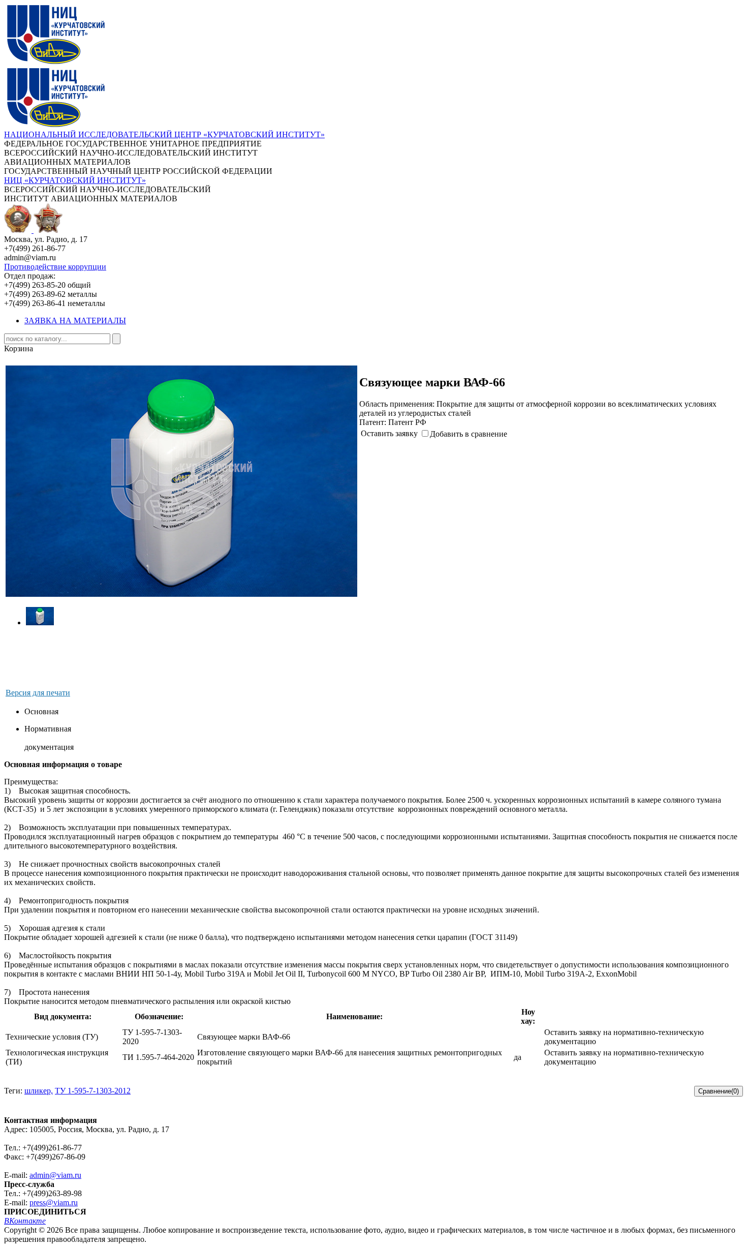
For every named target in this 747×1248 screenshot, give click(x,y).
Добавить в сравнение (468, 434)
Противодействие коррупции (55, 266)
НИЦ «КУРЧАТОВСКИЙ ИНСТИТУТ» (75, 180)
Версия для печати (38, 692)
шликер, (38, 1090)
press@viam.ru (53, 1202)
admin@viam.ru (55, 1175)
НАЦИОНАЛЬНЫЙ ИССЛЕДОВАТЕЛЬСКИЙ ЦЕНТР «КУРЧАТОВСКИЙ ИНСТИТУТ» (164, 134)
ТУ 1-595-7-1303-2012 (93, 1090)
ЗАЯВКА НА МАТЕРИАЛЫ (75, 320)
